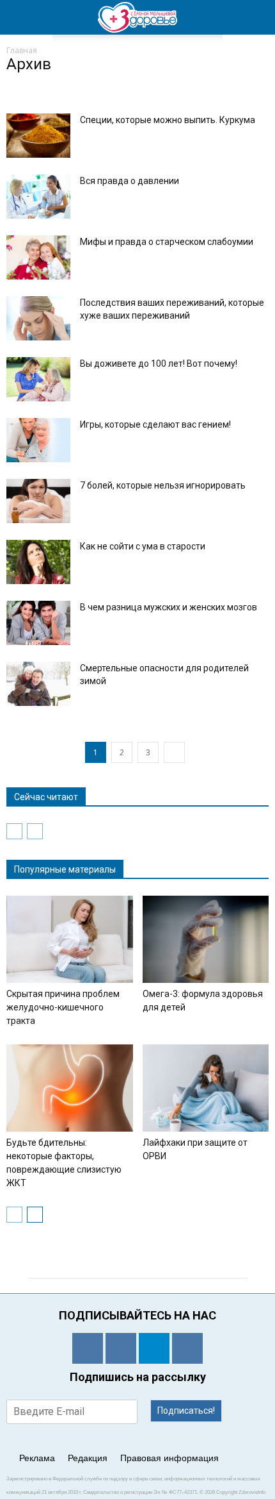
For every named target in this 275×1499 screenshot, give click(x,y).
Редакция (87, 1458)
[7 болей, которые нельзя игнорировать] (38, 501)
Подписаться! (186, 1410)
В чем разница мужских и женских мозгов (168, 607)
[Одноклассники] (87, 1348)
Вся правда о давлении (129, 181)
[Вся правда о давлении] (38, 196)
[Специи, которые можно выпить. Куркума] (38, 135)
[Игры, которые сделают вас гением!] (38, 440)
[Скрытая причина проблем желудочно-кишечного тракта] (69, 939)
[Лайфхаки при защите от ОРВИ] (206, 1088)
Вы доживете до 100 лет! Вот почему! (158, 363)
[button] (257, 17)
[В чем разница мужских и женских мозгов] (38, 623)
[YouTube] (187, 1348)
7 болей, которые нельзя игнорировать (163, 485)
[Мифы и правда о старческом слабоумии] (38, 257)
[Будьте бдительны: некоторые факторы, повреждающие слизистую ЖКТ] (69, 1088)
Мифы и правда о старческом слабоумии (166, 242)
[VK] (121, 1348)
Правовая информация (169, 1458)
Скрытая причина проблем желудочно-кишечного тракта (63, 1007)
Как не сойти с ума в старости (142, 546)
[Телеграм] (154, 1348)
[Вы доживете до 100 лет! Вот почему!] (38, 379)
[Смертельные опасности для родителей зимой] (38, 684)
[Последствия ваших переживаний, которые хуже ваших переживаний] (38, 318)
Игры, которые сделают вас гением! (155, 424)
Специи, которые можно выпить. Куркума (167, 120)
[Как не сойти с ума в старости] (38, 562)
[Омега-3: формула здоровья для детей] (206, 939)
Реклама (37, 1458)
